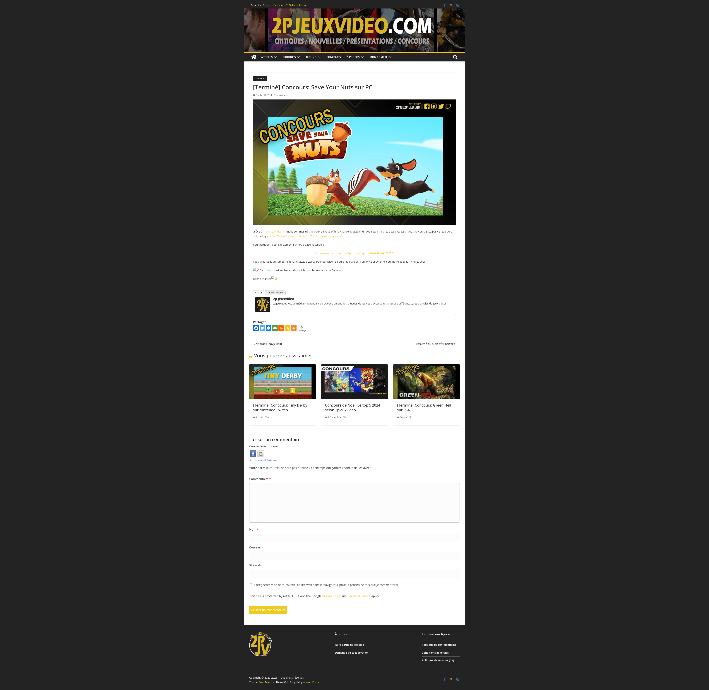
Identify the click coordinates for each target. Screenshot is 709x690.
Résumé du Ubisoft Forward (435, 344)
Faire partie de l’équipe (349, 644)
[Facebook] (256, 328)
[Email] (275, 328)
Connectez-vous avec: (264, 446)
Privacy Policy (331, 596)
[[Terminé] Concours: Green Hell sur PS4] (426, 367)
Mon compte (379, 57)
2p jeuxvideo (280, 95)
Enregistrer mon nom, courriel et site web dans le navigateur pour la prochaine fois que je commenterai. (326, 585)
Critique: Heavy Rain (268, 344)
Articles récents (275, 292)
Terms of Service (359, 596)
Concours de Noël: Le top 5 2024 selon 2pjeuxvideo (352, 407)
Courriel (256, 547)
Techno (311, 57)
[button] (275, 57)
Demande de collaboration (352, 652)
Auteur (258, 292)
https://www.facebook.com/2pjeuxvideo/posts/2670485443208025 (354, 253)
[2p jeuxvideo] (262, 300)
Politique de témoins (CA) (438, 660)
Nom (254, 529)
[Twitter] (262, 328)
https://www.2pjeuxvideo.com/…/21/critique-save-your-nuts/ (306, 236)
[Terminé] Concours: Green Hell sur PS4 (424, 407)
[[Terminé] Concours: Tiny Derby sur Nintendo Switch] (282, 367)
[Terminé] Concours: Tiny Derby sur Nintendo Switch (280, 407)
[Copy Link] (287, 328)
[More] (294, 328)
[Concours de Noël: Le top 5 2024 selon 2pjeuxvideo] (354, 367)
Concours (333, 57)
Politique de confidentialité (439, 644)
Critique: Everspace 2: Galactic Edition (285, 5)
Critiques (289, 57)
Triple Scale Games (274, 231)
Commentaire (260, 479)
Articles (267, 57)
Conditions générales (435, 652)
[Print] (281, 328)
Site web (255, 565)
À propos (353, 57)
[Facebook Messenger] (268, 328)
